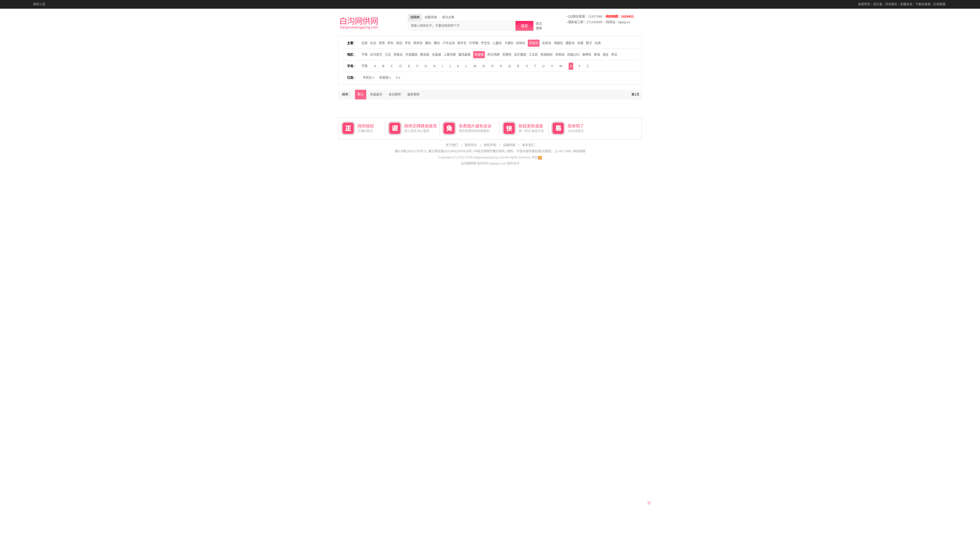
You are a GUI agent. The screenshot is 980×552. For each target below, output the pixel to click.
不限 (364, 54)
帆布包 (418, 43)
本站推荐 (395, 94)
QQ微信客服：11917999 (585, 16)
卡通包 (508, 43)
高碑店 (586, 54)
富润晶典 (464, 54)
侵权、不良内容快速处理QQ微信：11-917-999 (539, 151)
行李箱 (473, 43)
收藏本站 (906, 4)
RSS (535, 157)
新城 (597, 54)
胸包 (428, 43)
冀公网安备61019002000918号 (450, 151)
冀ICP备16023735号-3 (410, 151)
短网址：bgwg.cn (618, 22)
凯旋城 (479, 54)
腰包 (437, 43)
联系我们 (528, 145)
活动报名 (891, 4)
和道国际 (547, 54)
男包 (390, 43)
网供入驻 (39, 4)
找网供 (415, 17)
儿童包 (497, 43)
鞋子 (589, 43)
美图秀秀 (864, 4)
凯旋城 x (385, 77)
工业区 (533, 54)
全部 (364, 43)
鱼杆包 (462, 43)
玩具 (598, 43)
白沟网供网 (468, 163)
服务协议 (471, 145)
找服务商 (431, 17)
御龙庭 (424, 54)
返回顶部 (648, 502)
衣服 (580, 43)
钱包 (399, 43)
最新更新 (413, 94)
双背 (382, 43)
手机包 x (368, 77)
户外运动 (449, 43)
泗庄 (606, 54)
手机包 (533, 43)
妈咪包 (520, 43)
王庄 (388, 54)
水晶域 (436, 54)
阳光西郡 (493, 54)
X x (398, 77)
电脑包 (558, 43)
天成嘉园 (411, 54)
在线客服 (939, 4)
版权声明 (490, 145)
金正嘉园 (520, 54)
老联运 (398, 54)
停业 (614, 54)
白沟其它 (376, 54)
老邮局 (560, 54)
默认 (361, 94)
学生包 (485, 43)
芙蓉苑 (506, 54)
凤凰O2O (573, 54)
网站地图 (579, 151)
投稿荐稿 (509, 145)
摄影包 (570, 43)
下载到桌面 (922, 4)
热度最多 (376, 94)
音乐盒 (877, 4)
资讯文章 (448, 17)
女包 (373, 43)
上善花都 (450, 54)
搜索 (524, 26)
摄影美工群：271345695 (585, 22)
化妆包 (546, 43)
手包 (408, 43)
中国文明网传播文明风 (489, 151)
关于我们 (452, 145)
